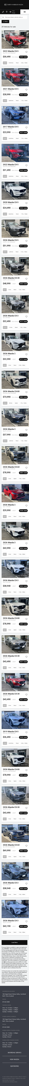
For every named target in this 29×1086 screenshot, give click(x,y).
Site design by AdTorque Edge (9, 1081)
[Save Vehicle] (26, 52)
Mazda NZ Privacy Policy (8, 1078)
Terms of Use (19, 1078)
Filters (6, 21)
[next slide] (28, 39)
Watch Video (24, 46)
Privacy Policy (22, 1076)
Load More (14, 942)
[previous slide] (3, 39)
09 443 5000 (6, 1002)
